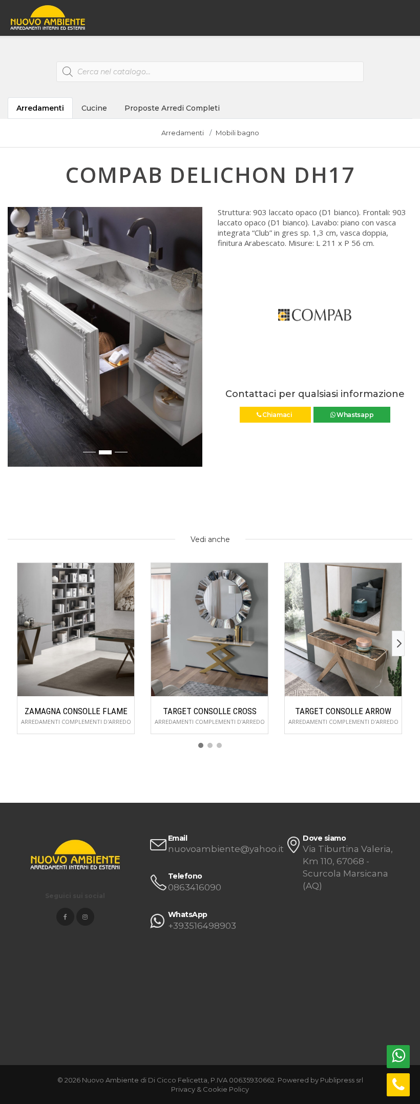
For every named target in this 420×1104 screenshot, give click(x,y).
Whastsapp (354, 415)
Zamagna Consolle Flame (76, 711)
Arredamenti (40, 108)
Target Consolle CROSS (210, 711)
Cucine (94, 108)
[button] (16, 341)
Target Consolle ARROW (343, 711)
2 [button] (105, 452)
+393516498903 (202, 926)
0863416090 (194, 887)
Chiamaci (277, 415)
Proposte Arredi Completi (172, 108)
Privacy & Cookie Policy (210, 1089)
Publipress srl (341, 1080)
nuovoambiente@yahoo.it (226, 849)
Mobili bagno (237, 133)
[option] (105, 337)
